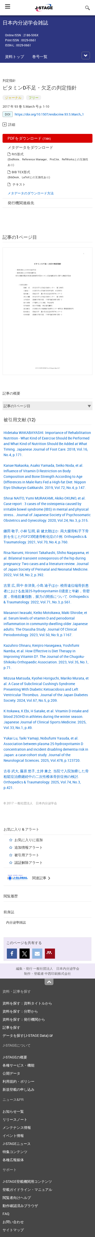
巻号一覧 (39, 56)
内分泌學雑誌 (16, 922)
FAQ (6, 1213)
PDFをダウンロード (29, 138)
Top (49, 982)
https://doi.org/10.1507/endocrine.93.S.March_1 (49, 114)
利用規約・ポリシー (18, 1081)
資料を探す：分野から (20, 1011)
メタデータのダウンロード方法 (31, 193)
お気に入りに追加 (28, 839)
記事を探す (11, 1027)
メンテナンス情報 (17, 1127)
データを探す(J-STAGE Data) (26, 1035)
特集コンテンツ (15, 1151)
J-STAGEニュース (17, 1143)
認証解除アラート (28, 862)
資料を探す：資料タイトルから (27, 1003)
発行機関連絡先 (21, 202)
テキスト (19, 184)
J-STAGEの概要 (15, 1057)
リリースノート (15, 1119)
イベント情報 (13, 1135)
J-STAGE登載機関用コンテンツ (27, 1181)
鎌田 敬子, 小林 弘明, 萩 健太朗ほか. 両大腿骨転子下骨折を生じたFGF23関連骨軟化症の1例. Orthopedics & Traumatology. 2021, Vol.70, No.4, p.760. (46, 536)
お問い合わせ (13, 1221)
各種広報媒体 (13, 1159)
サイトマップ (13, 1229)
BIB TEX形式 (21, 172)
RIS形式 (18, 154)
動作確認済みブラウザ (20, 1205)
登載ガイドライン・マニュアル (27, 1189)
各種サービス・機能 (18, 1065)
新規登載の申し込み (18, 1089)
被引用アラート (26, 854)
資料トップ (14, 56)
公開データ (11, 1073)
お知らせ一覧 (13, 1111)
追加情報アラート (28, 847)
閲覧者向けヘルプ (17, 1197)
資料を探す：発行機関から (24, 1019)
